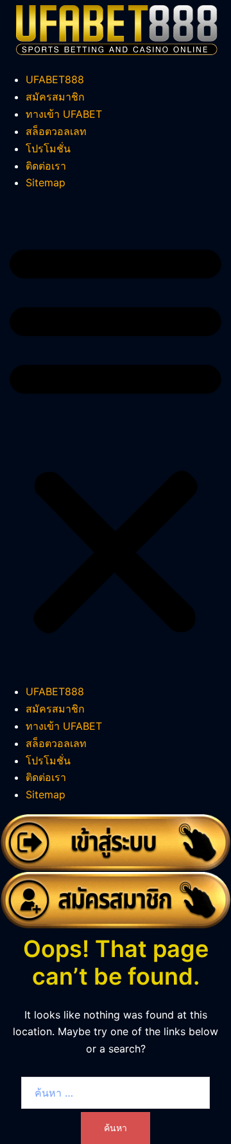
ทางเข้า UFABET (64, 114)
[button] (115, 437)
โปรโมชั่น (48, 148)
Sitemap (45, 182)
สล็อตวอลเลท (56, 131)
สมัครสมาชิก (55, 96)
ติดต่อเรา (46, 165)
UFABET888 (55, 79)
